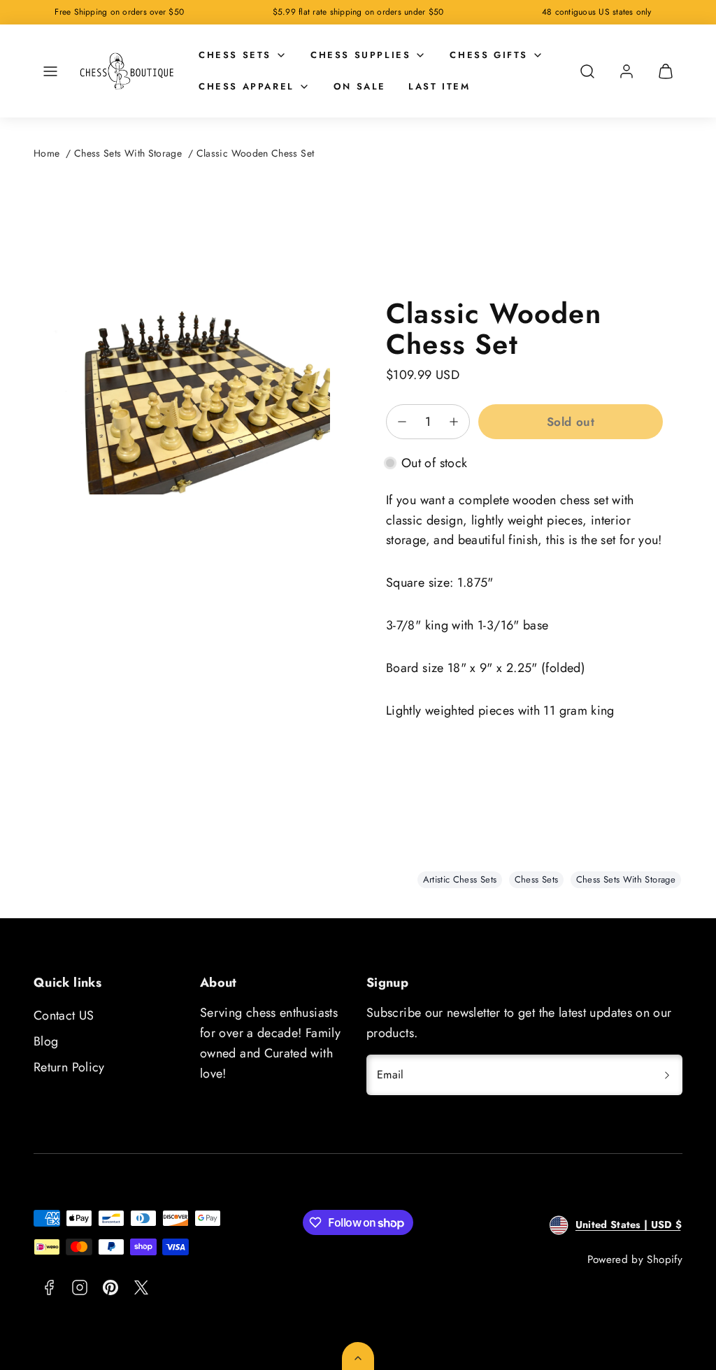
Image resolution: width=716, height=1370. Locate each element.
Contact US (64, 1015)
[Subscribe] (667, 1075)
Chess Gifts (489, 55)
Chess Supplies (360, 55)
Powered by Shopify (634, 1259)
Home (46, 153)
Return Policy (69, 1067)
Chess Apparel (246, 86)
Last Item (439, 86)
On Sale (360, 86)
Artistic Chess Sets (460, 879)
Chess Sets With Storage (128, 153)
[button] (50, 71)
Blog (46, 1041)
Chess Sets (235, 55)
